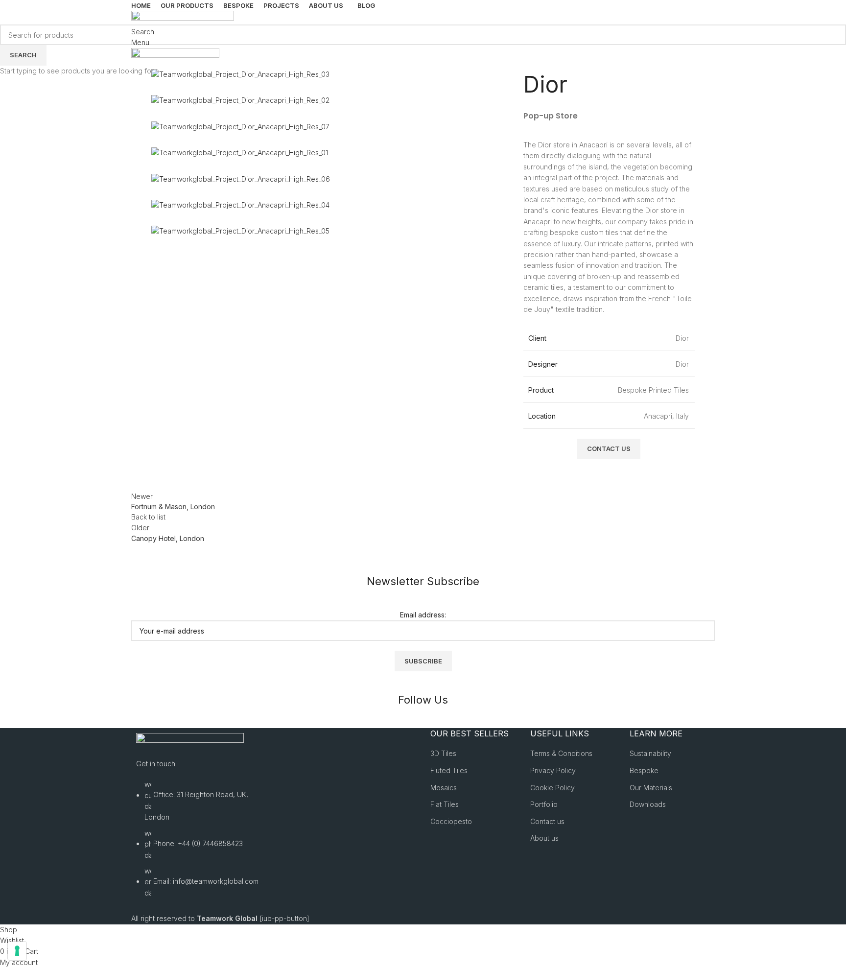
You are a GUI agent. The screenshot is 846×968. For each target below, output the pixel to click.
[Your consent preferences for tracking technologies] (17, 951)
